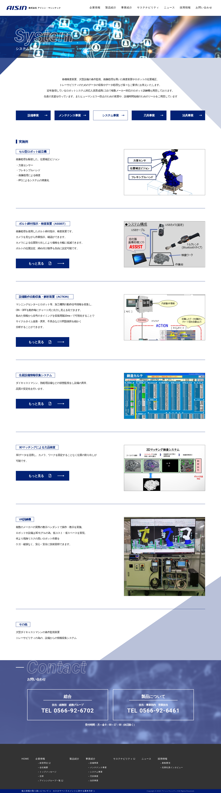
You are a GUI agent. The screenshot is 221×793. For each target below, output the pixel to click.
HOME (25, 759)
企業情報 (94, 7)
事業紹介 (126, 7)
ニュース (169, 7)
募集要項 (166, 763)
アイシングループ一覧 (50, 781)
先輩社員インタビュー (172, 767)
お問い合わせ (204, 7)
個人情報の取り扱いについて (35, 791)
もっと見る (36, 263)
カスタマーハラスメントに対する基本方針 (73, 791)
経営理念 (44, 763)
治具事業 (187, 115)
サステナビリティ (148, 7)
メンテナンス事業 (70, 115)
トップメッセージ (48, 772)
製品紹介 (110, 7)
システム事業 (110, 115)
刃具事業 (149, 115)
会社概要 (44, 767)
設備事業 (33, 115)
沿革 (42, 776)
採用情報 (185, 7)
